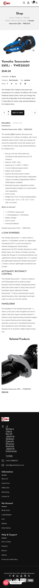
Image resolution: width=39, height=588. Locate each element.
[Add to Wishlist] (28, 112)
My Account (6, 510)
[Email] (6, 582)
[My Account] (28, 3)
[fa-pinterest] (20, 84)
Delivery (4, 555)
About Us (5, 479)
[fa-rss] (29, 576)
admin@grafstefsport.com (15, 465)
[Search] (24, 3)
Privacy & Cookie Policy (10, 559)
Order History (6, 528)
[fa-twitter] (11, 84)
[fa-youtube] (21, 576)
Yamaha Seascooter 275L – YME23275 (16, 389)
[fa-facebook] (7, 84)
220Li (13, 134)
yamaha (27, 80)
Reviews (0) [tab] (17, 123)
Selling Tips (5, 488)
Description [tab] (6, 123)
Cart (3, 519)
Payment (5, 546)
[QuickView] (34, 112)
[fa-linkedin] (16, 84)
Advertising (5, 492)
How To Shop (6, 542)
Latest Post (6, 483)
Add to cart (17, 113)
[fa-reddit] (25, 84)
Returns (4, 551)
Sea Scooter (13, 80)
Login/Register (7, 515)
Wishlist (4, 523)
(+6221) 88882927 (12, 461)
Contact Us (5, 496)
